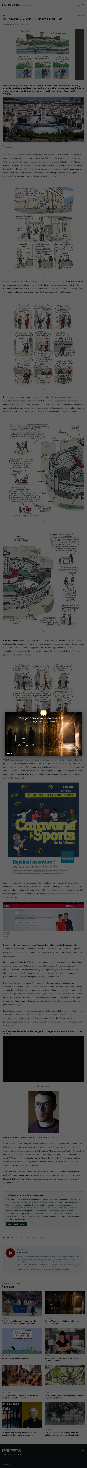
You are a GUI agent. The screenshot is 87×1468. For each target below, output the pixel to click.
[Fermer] (43, 713)
